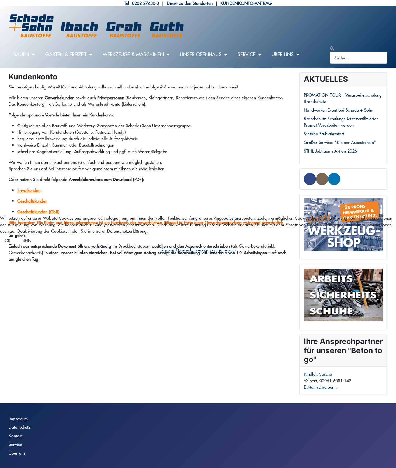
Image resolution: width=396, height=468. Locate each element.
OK (8, 240)
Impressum (226, 250)
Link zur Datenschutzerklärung (188, 250)
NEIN (26, 240)
